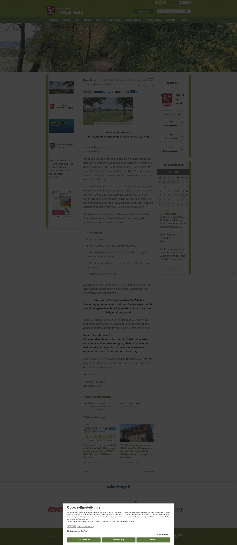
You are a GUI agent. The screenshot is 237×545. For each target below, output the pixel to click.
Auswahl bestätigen (118, 540)
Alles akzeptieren (84, 540)
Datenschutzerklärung (85, 527)
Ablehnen (153, 540)
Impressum (71, 527)
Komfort (83, 531)
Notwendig (73, 531)
